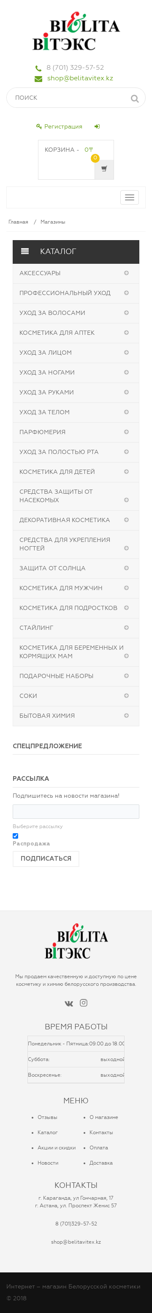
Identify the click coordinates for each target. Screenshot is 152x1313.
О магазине (104, 1117)
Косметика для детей (57, 472)
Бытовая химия (47, 715)
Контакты (101, 1132)
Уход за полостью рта (59, 452)
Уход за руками (46, 392)
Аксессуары (39, 273)
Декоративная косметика (64, 520)
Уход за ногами (47, 372)
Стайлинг (36, 628)
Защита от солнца (52, 568)
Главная (18, 222)
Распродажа (31, 844)
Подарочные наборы (56, 676)
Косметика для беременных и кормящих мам (71, 652)
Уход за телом (44, 412)
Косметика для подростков (68, 608)
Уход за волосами (52, 313)
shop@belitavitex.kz (80, 78)
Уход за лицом (45, 352)
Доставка (101, 1163)
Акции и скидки (57, 1148)
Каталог (48, 1132)
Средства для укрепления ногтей (64, 544)
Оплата (99, 1148)
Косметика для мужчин (61, 588)
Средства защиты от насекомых (55, 496)
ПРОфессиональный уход (65, 293)
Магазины (53, 222)
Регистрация (63, 126)
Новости (48, 1163)
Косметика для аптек (57, 332)
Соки (28, 696)
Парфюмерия (42, 432)
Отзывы (47, 1117)
